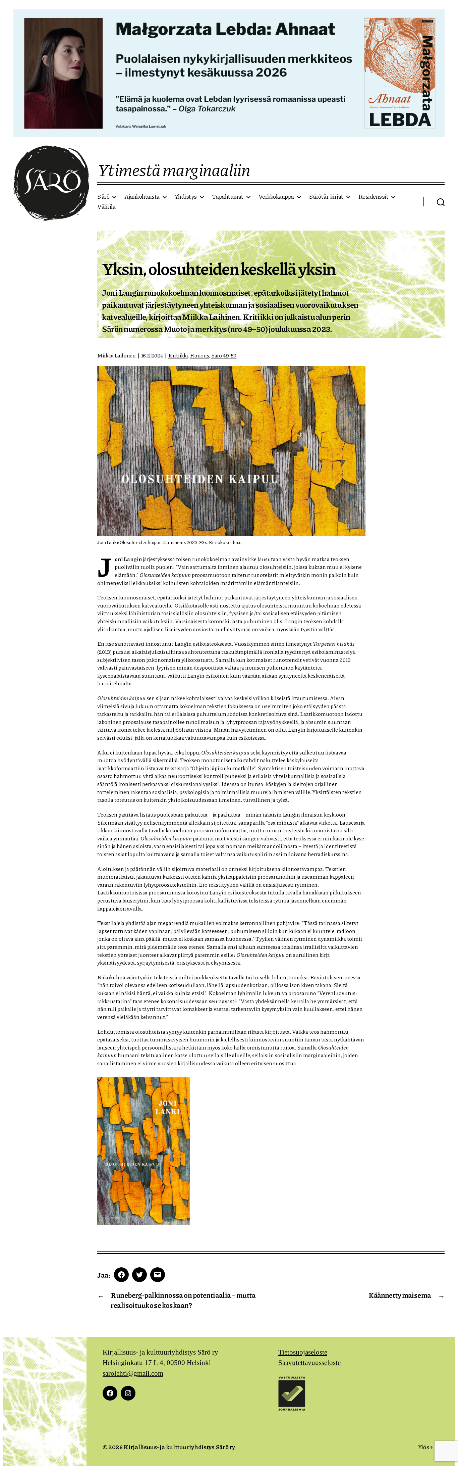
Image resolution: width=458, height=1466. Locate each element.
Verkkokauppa (276, 196)
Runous (199, 355)
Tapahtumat (227, 196)
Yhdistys (186, 196)
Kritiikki (178, 355)
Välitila (106, 206)
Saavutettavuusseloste (309, 1362)
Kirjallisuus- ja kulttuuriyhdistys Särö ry (179, 1447)
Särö (103, 196)
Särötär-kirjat (326, 196)
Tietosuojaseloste (302, 1352)
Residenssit (373, 196)
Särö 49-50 (223, 355)
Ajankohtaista (142, 196)
